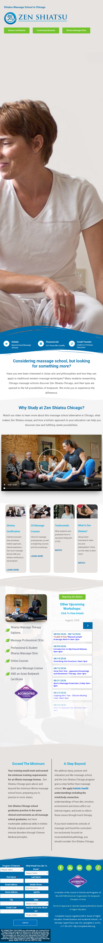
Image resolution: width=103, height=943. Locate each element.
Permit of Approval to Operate (66, 906)
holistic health (80, 788)
